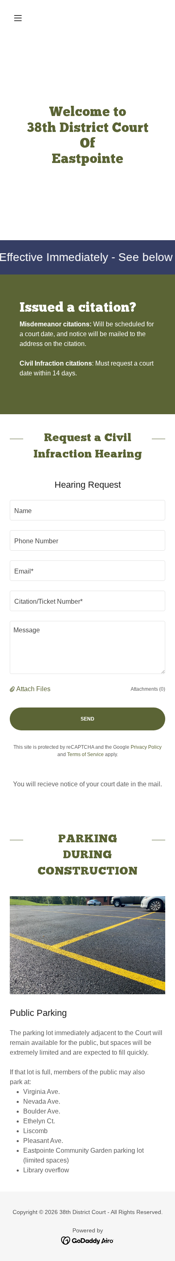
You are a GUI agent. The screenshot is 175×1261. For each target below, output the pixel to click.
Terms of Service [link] (85, 754)
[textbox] (87, 510)
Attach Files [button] (33, 688)
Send (87, 719)
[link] (87, 1239)
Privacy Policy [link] (146, 747)
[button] (21, 18)
